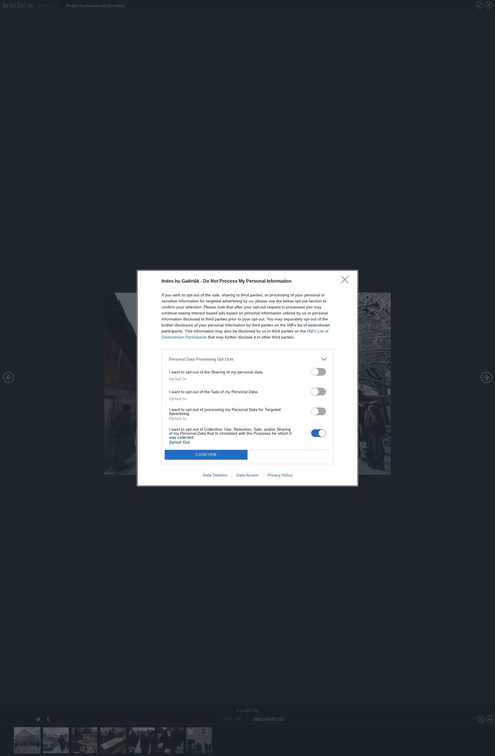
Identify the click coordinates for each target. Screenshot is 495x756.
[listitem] (247, 359)
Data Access (247, 475)
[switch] (318, 372)
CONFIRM (206, 454)
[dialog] (247, 378)
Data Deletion (215, 475)
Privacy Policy (280, 475)
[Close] (346, 281)
